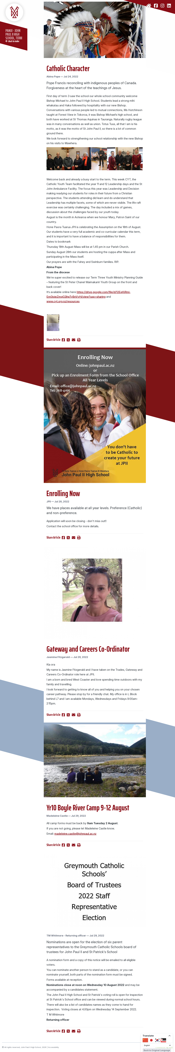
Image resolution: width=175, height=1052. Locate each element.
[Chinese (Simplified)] (145, 1040)
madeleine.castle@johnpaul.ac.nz (75, 833)
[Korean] (157, 1040)
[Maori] (163, 1040)
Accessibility (53, 1047)
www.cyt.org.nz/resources (63, 301)
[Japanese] (151, 1040)
